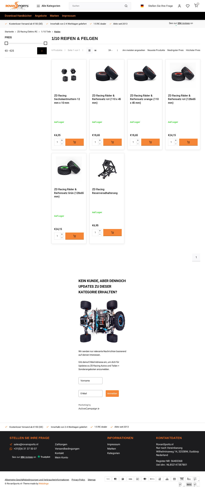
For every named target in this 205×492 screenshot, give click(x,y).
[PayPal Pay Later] (181, 484)
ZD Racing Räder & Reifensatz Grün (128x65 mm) (69, 193)
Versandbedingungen (67, 448)
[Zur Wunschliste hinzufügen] (81, 64)
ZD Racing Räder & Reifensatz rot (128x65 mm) (182, 99)
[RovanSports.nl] (17, 6)
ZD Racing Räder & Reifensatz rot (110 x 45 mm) (106, 99)
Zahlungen (61, 444)
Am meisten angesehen (134, 50)
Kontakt (59, 453)
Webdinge (44, 483)
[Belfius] (152, 479)
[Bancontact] (137, 479)
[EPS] (189, 479)
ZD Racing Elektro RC (27, 31)
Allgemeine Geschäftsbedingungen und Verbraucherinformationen (37, 479)
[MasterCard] (115, 479)
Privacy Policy (78, 479)
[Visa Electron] (181, 479)
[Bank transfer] (108, 479)
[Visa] (130, 479)
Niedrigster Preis (175, 50)
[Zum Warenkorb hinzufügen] (74, 142)
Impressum (69, 16)
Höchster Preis (193, 50)
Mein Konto (61, 457)
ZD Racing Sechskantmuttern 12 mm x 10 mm (67, 99)
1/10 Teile (46, 31)
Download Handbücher (18, 16)
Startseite (9, 31)
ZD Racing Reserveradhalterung (105, 191)
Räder (57, 31)
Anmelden (112, 393)
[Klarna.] (189, 484)
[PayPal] (196, 479)
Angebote (41, 16)
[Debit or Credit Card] (196, 484)
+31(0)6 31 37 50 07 (25, 448)
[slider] (6, 43)
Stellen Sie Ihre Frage (160, 6)
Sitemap (92, 479)
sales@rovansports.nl (26, 444)
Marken (54, 16)
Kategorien (113, 453)
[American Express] (159, 479)
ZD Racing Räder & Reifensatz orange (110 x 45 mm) (144, 99)
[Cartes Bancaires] (174, 479)
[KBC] (167, 479)
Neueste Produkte (156, 50)
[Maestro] (145, 479)
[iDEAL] (122, 479)
